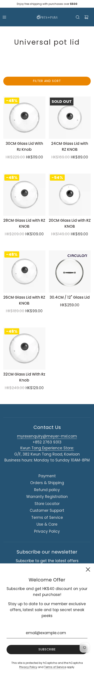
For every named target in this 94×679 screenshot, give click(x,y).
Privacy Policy (47, 531)
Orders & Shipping (47, 482)
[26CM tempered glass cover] (24, 271)
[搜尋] (77, 17)
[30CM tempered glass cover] (24, 117)
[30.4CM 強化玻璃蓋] (70, 271)
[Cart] (86, 17)
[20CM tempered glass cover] (70, 194)
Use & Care (47, 524)
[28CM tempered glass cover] (24, 194)
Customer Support (47, 510)
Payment (47, 476)
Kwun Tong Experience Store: (47, 448)
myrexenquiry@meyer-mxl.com (47, 436)
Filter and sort (47, 81)
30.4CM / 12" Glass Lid (70, 297)
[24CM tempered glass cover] (70, 117)
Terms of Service (47, 517)
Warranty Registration (47, 496)
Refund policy (47, 489)
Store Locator (47, 503)
